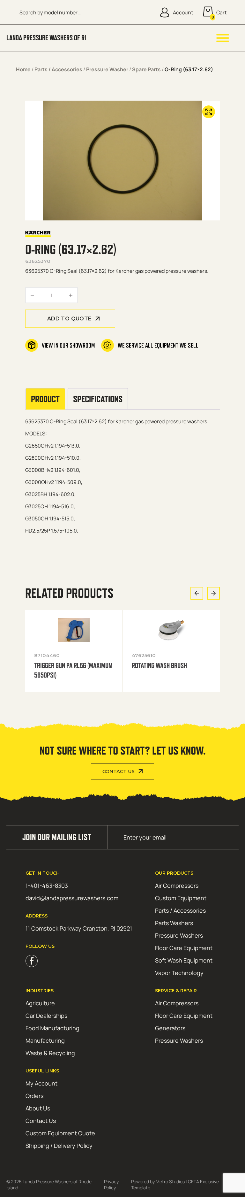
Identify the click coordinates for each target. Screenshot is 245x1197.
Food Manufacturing (52, 1028)
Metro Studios (170, 1181)
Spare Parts (146, 69)
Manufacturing (45, 1040)
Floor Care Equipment (183, 948)
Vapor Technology (179, 973)
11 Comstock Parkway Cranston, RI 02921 (79, 928)
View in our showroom (68, 345)
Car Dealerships (46, 1015)
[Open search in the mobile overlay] (75, 12)
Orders (34, 1096)
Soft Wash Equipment (183, 960)
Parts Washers (174, 923)
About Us (38, 1108)
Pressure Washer (107, 69)
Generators (170, 1028)
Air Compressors (176, 885)
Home (23, 69)
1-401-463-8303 (47, 885)
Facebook (31, 961)
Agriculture (40, 1003)
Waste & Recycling (50, 1053)
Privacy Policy (111, 1184)
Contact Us (118, 771)
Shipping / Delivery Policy (59, 1145)
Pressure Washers (179, 935)
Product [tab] (45, 399)
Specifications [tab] (97, 399)
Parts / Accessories (58, 69)
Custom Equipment (180, 898)
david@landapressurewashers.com (72, 898)
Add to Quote (69, 319)
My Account (41, 1083)
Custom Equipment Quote (60, 1133)
